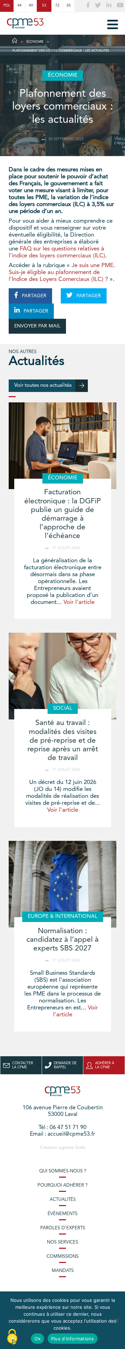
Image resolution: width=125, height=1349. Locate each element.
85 (69, 6)
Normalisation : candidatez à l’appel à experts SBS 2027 (62, 940)
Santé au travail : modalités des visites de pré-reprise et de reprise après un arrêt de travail (62, 740)
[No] (116, 1320)
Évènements (62, 1214)
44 (19, 6)
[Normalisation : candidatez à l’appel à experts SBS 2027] (62, 884)
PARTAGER (33, 295)
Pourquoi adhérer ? (63, 1185)
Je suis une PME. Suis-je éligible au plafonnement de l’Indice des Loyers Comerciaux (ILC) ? (62, 272)
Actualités (63, 1199)
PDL (6, 6)
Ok (37, 1338)
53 (44, 6)
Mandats (63, 1271)
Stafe (80, 1147)
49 (31, 6)
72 (57, 6)
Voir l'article (79, 602)
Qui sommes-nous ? (62, 1171)
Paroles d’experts (62, 1228)
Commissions (62, 1256)
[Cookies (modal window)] (12, 1337)
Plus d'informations (72, 1338)
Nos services (62, 1242)
